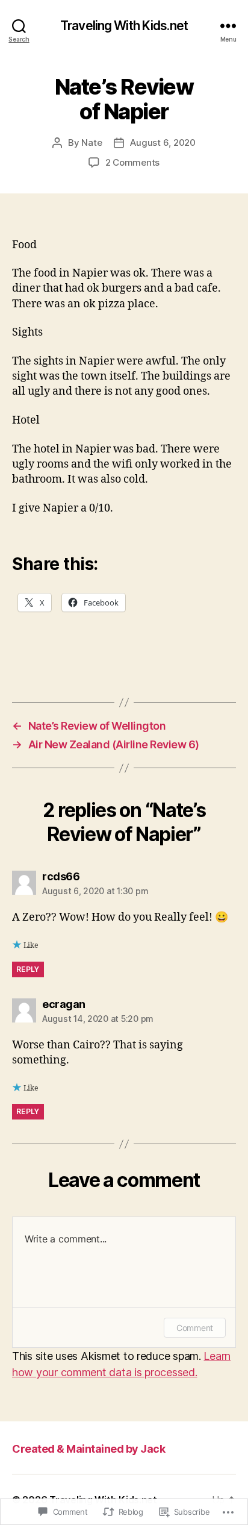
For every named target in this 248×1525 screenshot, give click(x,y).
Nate (91, 142)
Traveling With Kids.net (124, 25)
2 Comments (132, 162)
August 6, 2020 (162, 142)
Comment (194, 1328)
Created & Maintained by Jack (88, 1448)
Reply (28, 969)
